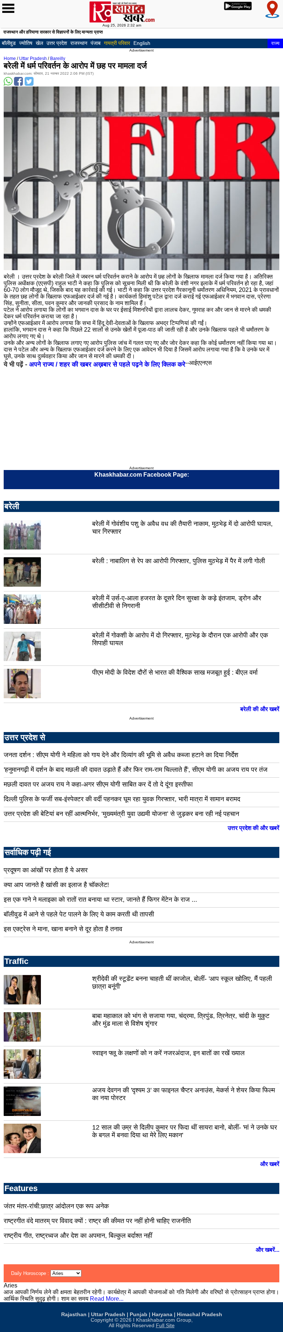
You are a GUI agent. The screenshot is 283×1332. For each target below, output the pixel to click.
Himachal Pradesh (199, 1314)
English (141, 43)
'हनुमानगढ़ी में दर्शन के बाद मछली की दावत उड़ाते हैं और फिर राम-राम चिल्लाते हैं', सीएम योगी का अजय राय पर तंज (136, 769)
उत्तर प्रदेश (56, 43)
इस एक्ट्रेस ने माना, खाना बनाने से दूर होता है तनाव (63, 929)
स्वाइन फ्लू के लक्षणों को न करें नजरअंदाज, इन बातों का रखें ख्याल (168, 1053)
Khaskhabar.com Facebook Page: (141, 474)
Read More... (106, 1299)
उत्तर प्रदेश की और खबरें (253, 828)
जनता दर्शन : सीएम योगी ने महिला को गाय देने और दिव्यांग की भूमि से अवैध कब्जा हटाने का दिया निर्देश (121, 755)
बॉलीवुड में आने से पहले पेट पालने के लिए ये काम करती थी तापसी (79, 914)
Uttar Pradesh (33, 58)
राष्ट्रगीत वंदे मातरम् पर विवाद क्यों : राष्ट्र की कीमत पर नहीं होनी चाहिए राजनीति (97, 1221)
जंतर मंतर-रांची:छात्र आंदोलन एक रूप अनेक (56, 1206)
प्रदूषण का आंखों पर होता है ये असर (46, 870)
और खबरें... (267, 1250)
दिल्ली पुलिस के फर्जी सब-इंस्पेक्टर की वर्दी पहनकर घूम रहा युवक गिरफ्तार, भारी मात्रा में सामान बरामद (122, 799)
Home (10, 58)
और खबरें (269, 1164)
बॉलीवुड (9, 43)
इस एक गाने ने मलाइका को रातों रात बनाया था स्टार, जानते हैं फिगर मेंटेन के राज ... (100, 899)
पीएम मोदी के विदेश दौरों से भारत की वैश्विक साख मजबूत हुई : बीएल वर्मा (175, 672)
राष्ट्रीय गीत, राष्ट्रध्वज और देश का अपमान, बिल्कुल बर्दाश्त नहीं (78, 1235)
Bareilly (57, 58)
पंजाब (96, 43)
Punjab (138, 1314)
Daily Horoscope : (30, 1273)
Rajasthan (74, 1314)
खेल (39, 43)
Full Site (165, 1325)
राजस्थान (78, 43)
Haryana (162, 1314)
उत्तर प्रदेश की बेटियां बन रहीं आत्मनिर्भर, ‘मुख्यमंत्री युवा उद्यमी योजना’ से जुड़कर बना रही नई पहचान (121, 813)
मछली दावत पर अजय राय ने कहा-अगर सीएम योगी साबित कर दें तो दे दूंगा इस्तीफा (98, 784)
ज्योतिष (25, 43)
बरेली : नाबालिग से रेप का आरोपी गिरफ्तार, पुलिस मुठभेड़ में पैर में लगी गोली (178, 561)
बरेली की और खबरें (259, 709)
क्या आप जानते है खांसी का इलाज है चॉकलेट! (56, 884)
